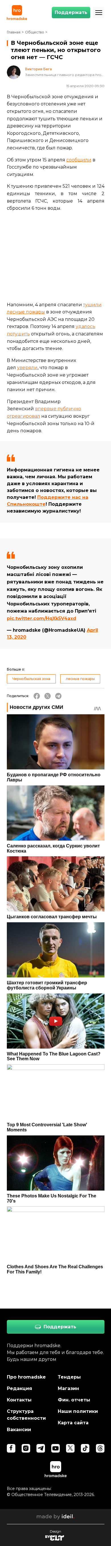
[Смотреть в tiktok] (85, 1448)
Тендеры (69, 1377)
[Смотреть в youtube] (55, 1448)
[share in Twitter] (47, 696)
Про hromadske (26, 1377)
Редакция (19, 1388)
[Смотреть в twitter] (70, 1448)
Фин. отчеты (74, 1400)
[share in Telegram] (58, 696)
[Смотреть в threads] (100, 1448)
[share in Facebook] (37, 696)
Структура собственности (26, 1415)
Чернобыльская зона (31, 679)
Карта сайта (73, 1422)
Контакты (19, 1400)
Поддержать (71, 12)
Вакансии (19, 1429)
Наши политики (78, 1411)
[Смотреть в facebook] (11, 1448)
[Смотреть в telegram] (40, 1448)
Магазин (68, 1388)
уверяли (27, 367)
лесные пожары (80, 679)
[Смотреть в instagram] (26, 1448)
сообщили (78, 160)
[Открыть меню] (98, 12)
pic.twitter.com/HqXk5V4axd (41, 618)
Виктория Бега (38, 69)
